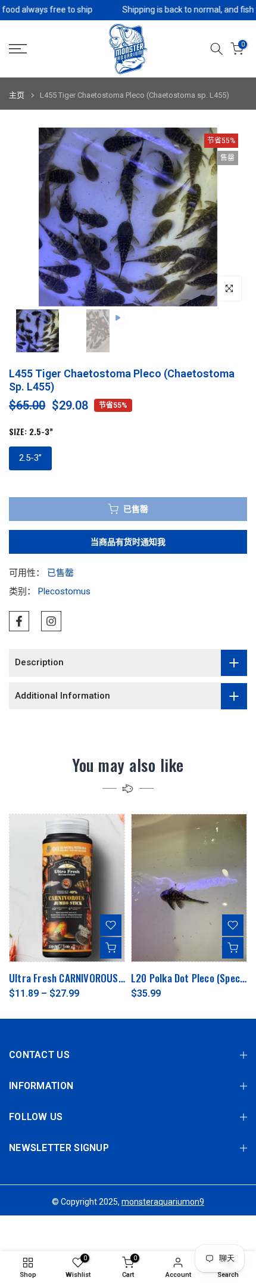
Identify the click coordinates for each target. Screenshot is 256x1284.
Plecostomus (64, 591)
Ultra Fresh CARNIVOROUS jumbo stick (90, 977)
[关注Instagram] (51, 621)
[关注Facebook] (19, 621)
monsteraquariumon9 (162, 1202)
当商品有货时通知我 (128, 542)
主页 (16, 95)
